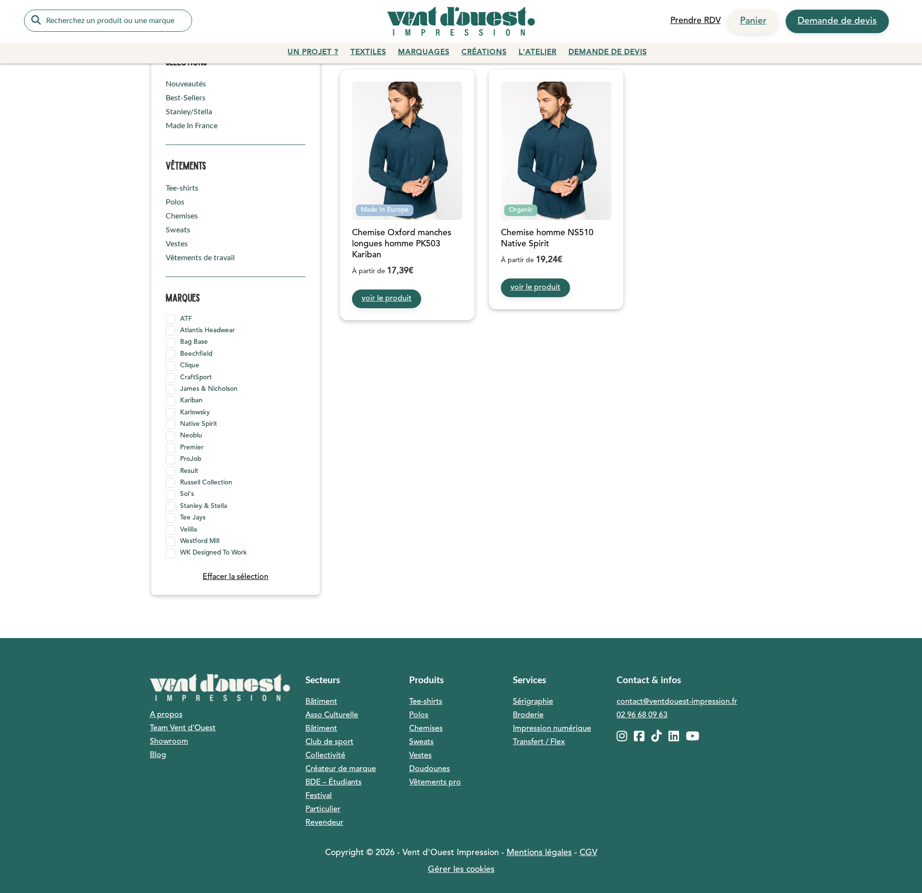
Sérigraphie (533, 702)
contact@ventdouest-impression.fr (677, 702)
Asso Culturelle (331, 715)
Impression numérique (552, 729)
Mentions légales (539, 853)
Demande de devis (837, 21)
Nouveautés (186, 84)
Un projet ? (313, 52)
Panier (753, 21)
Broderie (528, 715)
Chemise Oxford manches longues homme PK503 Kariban (401, 244)
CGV (588, 853)
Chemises (182, 216)
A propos (166, 715)
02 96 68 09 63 (642, 715)
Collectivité (325, 756)
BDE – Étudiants (333, 782)
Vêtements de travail (200, 258)
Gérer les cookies (461, 870)
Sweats (178, 230)
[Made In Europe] (407, 150)
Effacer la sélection (235, 577)
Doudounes (429, 769)
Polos (175, 202)
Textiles (368, 52)
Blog (158, 755)
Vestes (177, 244)
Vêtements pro (435, 782)
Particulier (322, 809)
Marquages (423, 52)
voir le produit (387, 298)
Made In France (192, 126)
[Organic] (556, 150)
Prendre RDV (695, 21)
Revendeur (324, 823)
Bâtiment (321, 702)
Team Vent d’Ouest (183, 728)
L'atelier (538, 52)
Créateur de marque (340, 769)
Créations (484, 52)
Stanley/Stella (189, 112)
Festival (318, 796)
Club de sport (329, 742)
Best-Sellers (186, 98)
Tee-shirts (182, 188)
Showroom (169, 742)
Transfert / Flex (539, 742)
